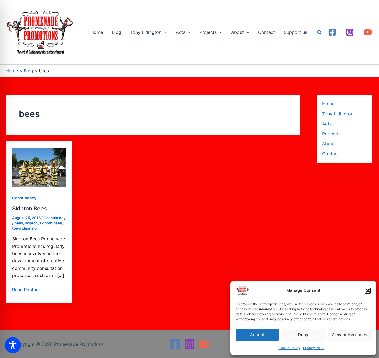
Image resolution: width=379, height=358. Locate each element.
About (328, 143)
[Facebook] (332, 32)
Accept (257, 334)
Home (328, 103)
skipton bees (51, 223)
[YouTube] (367, 32)
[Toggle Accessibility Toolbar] (12, 345)
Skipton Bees (29, 208)
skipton (31, 223)
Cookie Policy (289, 348)
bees (18, 223)
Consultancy (24, 197)
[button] (368, 290)
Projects (330, 133)
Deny (303, 334)
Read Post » (24, 289)
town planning (24, 228)
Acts (327, 123)
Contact (330, 153)
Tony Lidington (337, 113)
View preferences (349, 334)
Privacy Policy (314, 348)
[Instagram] (350, 32)
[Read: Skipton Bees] (39, 167)
